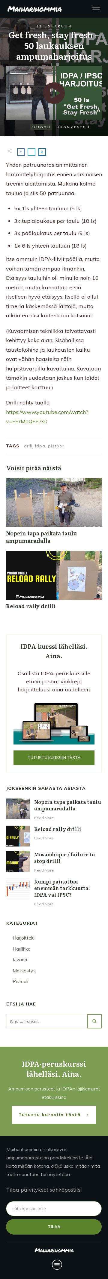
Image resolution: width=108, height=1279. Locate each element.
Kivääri (20, 960)
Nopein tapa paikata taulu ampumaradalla (54, 514)
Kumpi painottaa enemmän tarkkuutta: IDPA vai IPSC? (62, 888)
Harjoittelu (23, 938)
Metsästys (24, 971)
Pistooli (41, 127)
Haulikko (22, 949)
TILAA (54, 1226)
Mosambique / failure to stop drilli (64, 857)
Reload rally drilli (54, 583)
